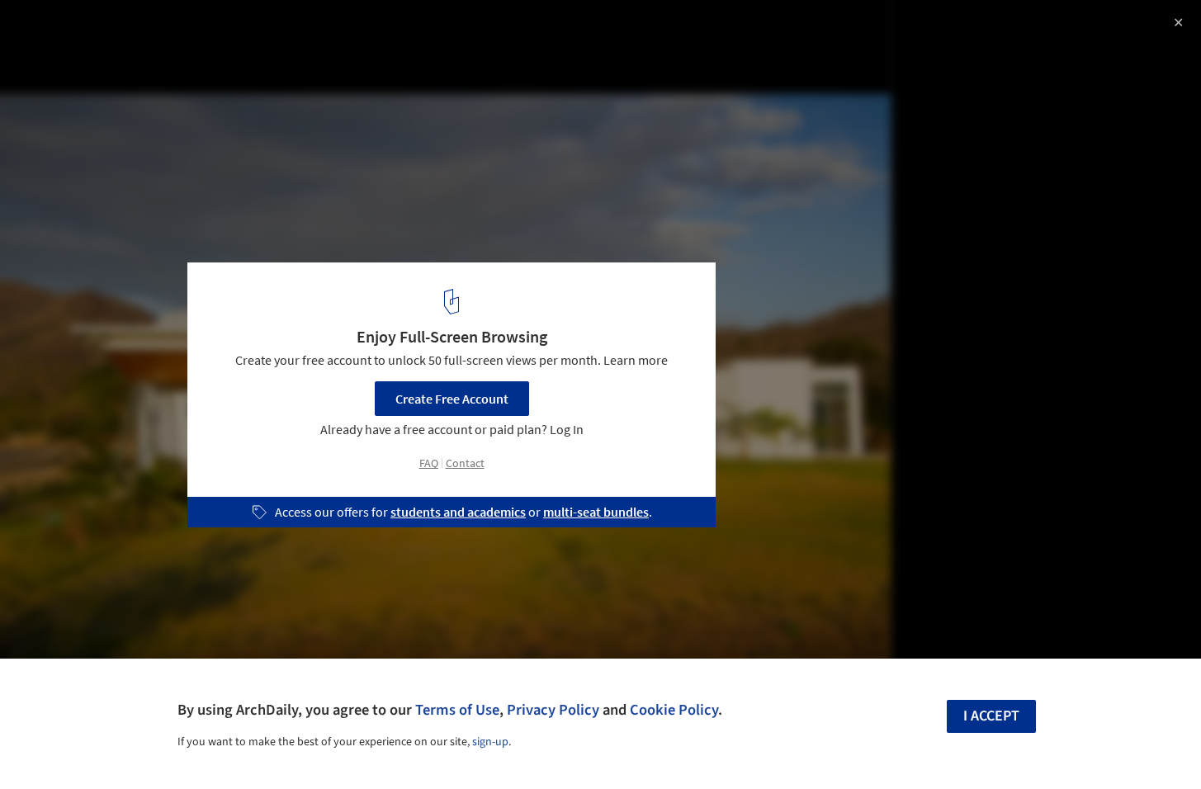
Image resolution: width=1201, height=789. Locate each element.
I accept (991, 716)
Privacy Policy (553, 709)
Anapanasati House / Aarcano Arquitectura (192, 30)
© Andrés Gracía (60, 58)
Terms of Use (457, 709)
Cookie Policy (674, 709)
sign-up (490, 742)
